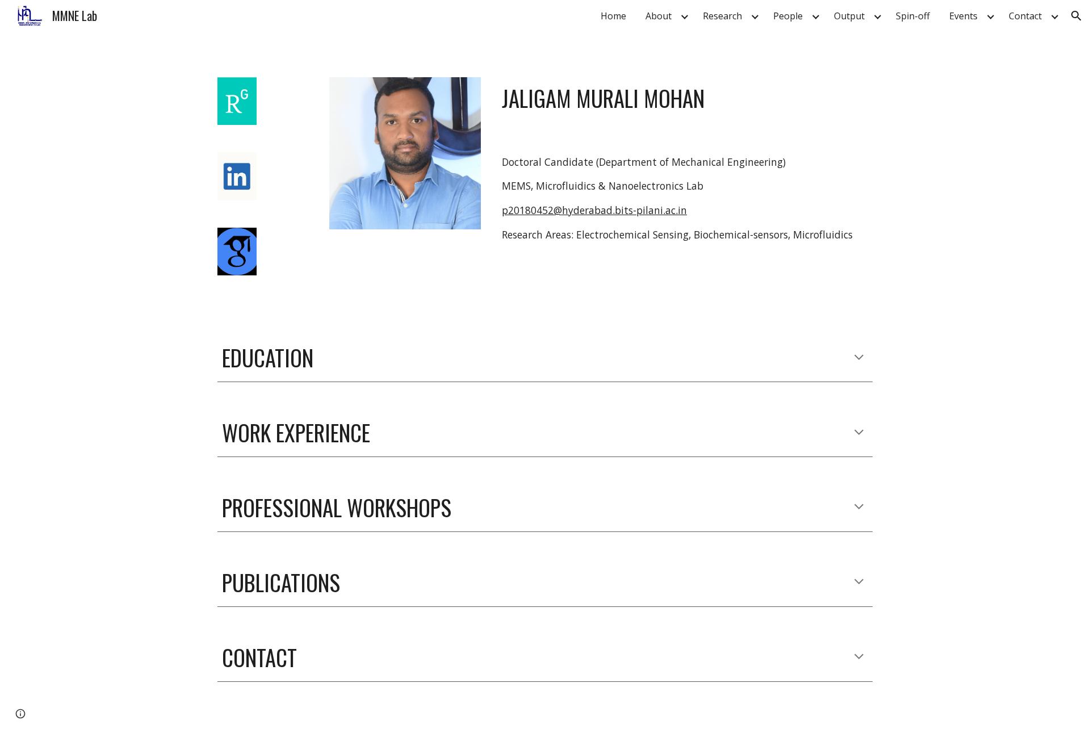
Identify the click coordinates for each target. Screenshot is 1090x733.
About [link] (658, 16)
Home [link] (613, 16)
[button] (1076, 16)
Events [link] (963, 16)
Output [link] (849, 16)
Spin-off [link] (913, 16)
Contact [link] (1025, 16)
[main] (685, 98)
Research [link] (722, 16)
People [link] (788, 16)
